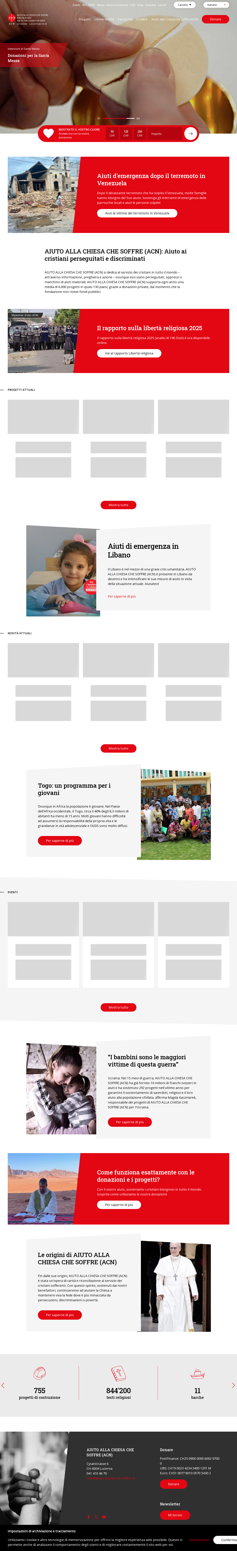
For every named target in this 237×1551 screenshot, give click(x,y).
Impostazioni (199, 1540)
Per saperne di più (122, 596)
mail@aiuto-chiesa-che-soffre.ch (111, 1478)
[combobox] (213, 5)
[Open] (225, 5)
